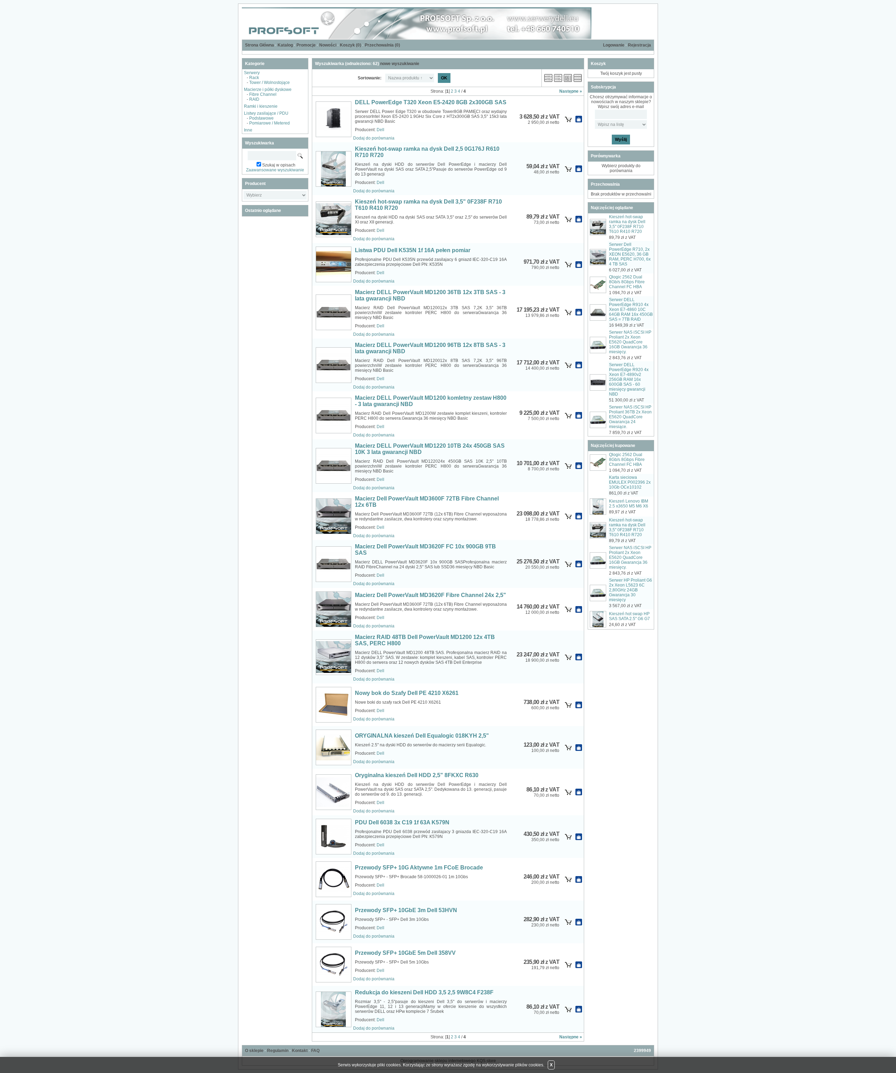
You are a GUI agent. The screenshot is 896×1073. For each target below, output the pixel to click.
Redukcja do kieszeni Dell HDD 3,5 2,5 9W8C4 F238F (424, 992)
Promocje (306, 45)
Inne (248, 130)
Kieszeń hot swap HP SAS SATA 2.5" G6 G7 (629, 616)
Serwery (252, 72)
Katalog (285, 45)
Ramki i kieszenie (261, 106)
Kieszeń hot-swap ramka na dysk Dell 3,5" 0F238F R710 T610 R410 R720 (627, 224)
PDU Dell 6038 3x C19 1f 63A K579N (402, 822)
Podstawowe (261, 118)
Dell (380, 129)
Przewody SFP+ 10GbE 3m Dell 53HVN (406, 910)
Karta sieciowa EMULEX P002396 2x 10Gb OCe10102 (630, 482)
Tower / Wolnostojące (269, 82)
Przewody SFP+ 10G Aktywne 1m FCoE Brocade (419, 868)
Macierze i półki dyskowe (268, 89)
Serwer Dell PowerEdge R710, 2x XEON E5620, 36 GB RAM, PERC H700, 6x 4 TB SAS (630, 254)
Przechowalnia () (382, 45)
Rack (254, 77)
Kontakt (300, 1050)
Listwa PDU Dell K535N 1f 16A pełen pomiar (412, 250)
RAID (254, 99)
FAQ (315, 1050)
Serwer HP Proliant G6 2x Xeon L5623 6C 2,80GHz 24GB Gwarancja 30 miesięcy (630, 590)
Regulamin (277, 1050)
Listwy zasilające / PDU (266, 113)
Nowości (327, 45)
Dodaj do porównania (373, 138)
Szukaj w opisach (278, 165)
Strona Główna (259, 45)
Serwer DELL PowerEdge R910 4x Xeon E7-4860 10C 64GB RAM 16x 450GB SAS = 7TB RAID (631, 309)
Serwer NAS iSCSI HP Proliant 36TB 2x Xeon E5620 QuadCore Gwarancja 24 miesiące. (630, 417)
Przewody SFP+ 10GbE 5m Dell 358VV (405, 953)
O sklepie (254, 1050)
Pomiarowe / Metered (269, 123)
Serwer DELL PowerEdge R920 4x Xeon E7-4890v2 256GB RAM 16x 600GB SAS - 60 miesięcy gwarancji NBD (629, 379)
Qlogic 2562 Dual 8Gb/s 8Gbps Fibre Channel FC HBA (627, 282)
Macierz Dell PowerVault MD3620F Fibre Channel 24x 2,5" (430, 595)
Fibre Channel (262, 94)
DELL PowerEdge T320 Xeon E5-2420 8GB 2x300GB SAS (430, 102)
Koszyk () (350, 45)
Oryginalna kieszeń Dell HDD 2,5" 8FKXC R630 (416, 775)
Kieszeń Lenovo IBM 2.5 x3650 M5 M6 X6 (628, 504)
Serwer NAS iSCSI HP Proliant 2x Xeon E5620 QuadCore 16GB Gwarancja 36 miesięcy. (630, 342)
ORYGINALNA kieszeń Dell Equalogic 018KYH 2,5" (422, 736)
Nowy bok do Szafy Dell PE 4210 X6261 (406, 693)
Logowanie (613, 45)
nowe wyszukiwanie (399, 63)
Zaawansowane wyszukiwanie (275, 170)
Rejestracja (639, 45)
